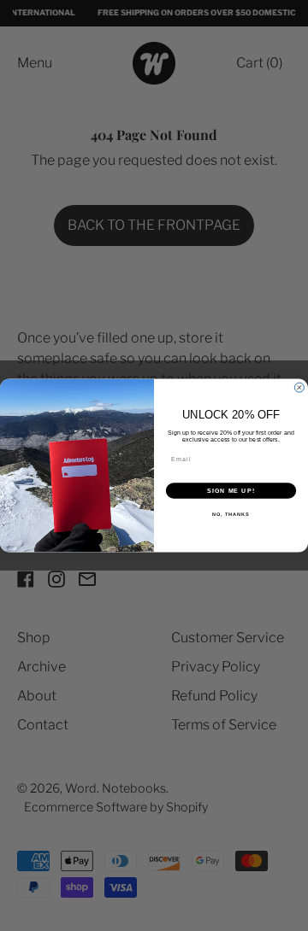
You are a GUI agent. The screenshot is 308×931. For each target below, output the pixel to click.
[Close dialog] (299, 387)
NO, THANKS (231, 514)
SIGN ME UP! (231, 491)
